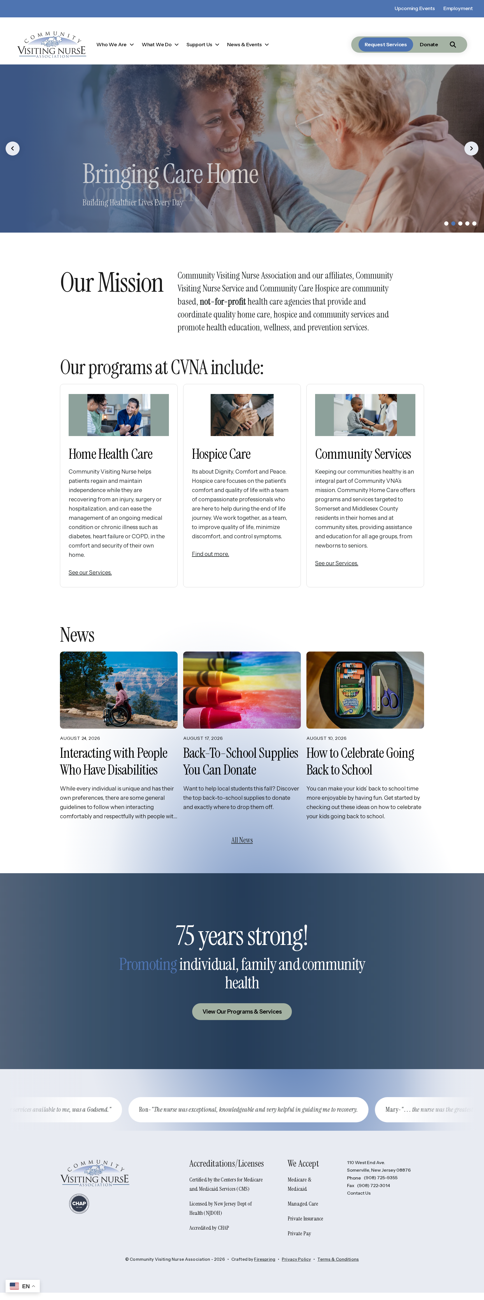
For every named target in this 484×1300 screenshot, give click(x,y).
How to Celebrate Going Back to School (360, 761)
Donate (429, 44)
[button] (453, 45)
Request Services (386, 44)
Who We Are (111, 44)
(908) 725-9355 (380, 1177)
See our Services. (90, 572)
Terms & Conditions (338, 1259)
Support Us (199, 44)
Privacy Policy (296, 1259)
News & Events (244, 44)
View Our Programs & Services (242, 1011)
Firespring (264, 1259)
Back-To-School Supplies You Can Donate (240, 761)
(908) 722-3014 (373, 1185)
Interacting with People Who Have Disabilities (113, 761)
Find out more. (210, 554)
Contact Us (359, 1193)
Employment (458, 8)
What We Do (157, 44)
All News (242, 840)
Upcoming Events (415, 8)
